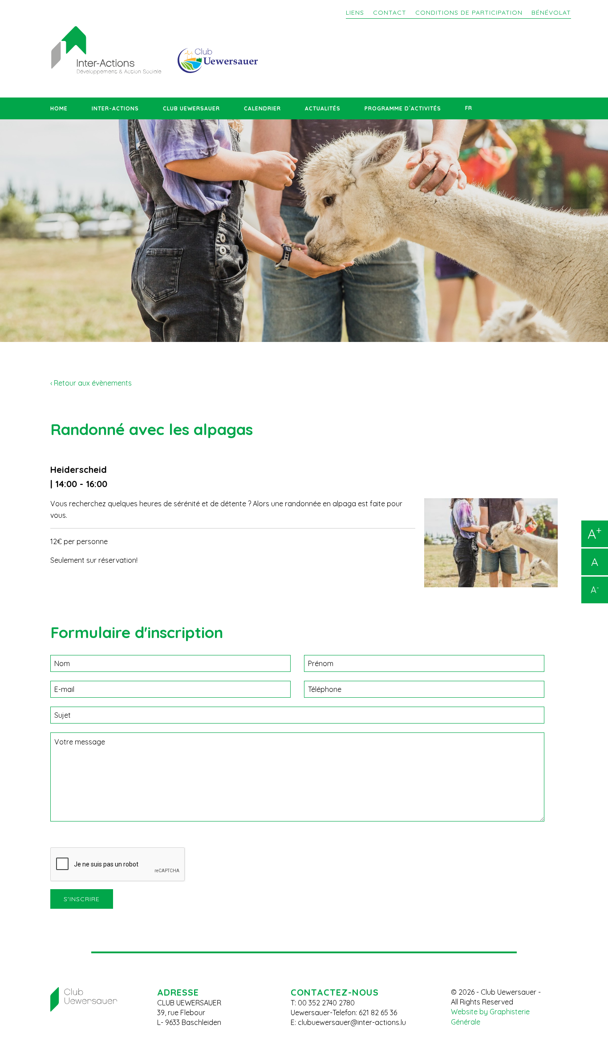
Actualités (322, 108)
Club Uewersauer (191, 108)
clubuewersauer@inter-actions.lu (352, 1022)
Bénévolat (551, 12)
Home (59, 108)
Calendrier (262, 108)
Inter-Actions (115, 108)
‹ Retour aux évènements (91, 382)
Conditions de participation (469, 12)
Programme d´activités (403, 108)
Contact (389, 12)
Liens (355, 12)
